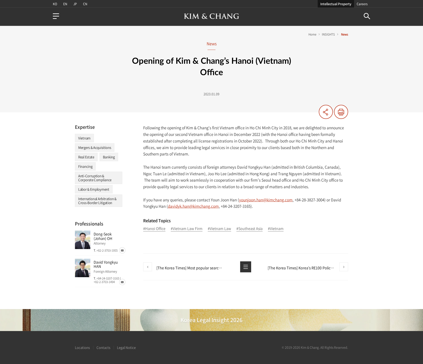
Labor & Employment (93, 189)
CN (85, 4)
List (245, 266)
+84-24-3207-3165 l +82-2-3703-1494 (107, 280)
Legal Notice (126, 347)
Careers (362, 4)
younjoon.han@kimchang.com (266, 199)
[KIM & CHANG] (211, 16)
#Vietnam (276, 228)
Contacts (103, 347)
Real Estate (86, 157)
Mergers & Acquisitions (94, 147)
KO (55, 4)
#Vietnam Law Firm (186, 228)
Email (122, 250)
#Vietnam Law (219, 228)
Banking (109, 157)
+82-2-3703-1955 (107, 250)
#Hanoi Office (154, 228)
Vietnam (84, 138)
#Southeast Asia (249, 228)
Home (312, 34)
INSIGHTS (328, 34)
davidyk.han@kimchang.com (193, 206)
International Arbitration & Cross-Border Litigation (97, 200)
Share (326, 112)
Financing (85, 166)
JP (75, 4)
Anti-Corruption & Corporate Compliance (94, 177)
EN (65, 4)
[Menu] (56, 16)
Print (341, 112)
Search (367, 16)
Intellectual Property (335, 4)
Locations (82, 347)
